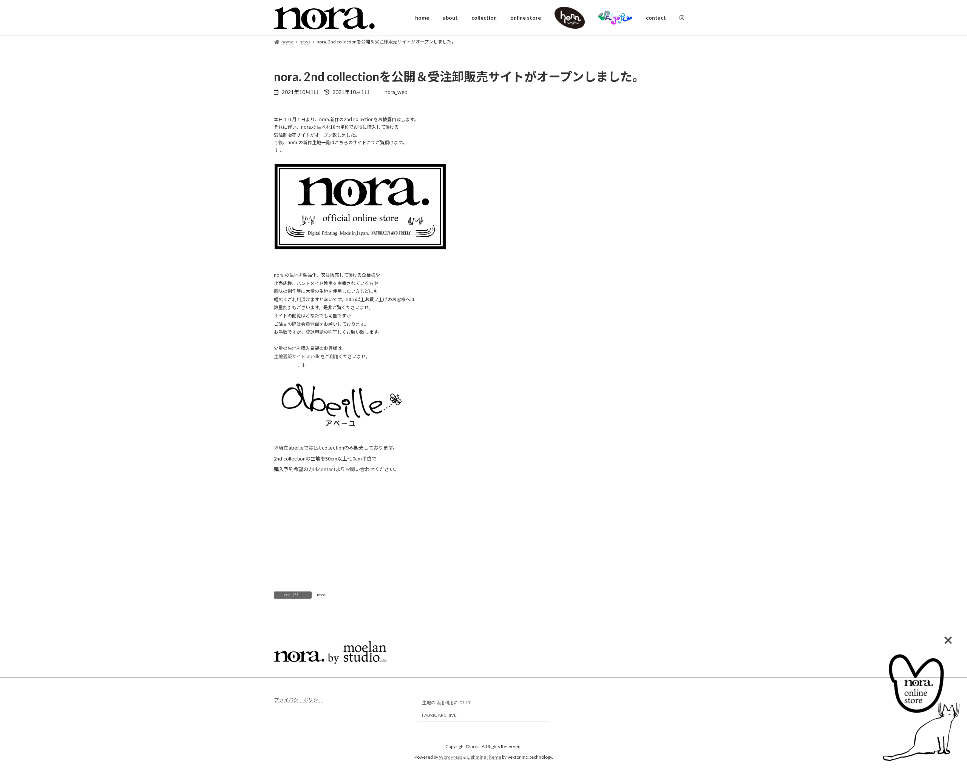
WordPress (450, 757)
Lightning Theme (484, 757)
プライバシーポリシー (298, 700)
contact (326, 469)
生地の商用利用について (447, 702)
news (320, 594)
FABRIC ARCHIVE (439, 715)
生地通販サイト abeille (297, 356)
